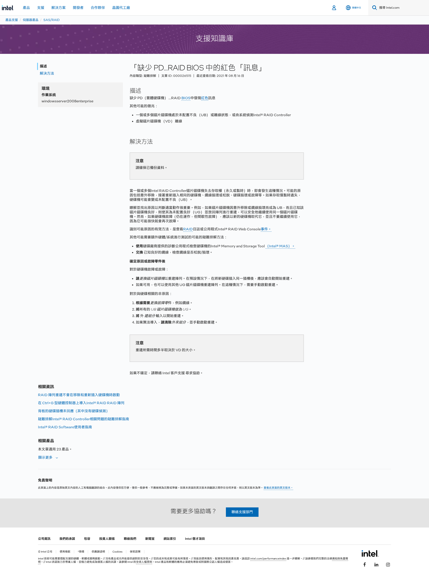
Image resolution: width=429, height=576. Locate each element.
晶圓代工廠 (121, 7)
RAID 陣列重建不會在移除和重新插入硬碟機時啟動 (79, 395)
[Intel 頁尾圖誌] (370, 553)
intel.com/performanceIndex (268, 558)
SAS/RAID (51, 20)
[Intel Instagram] (388, 564)
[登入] (334, 8)
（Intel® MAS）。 (280, 246)
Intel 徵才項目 (195, 539)
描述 (43, 66)
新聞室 (150, 539)
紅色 (204, 98)
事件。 (266, 229)
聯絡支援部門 (242, 512)
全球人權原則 (144, 562)
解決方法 (47, 73)
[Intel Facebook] (365, 564)
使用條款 (65, 551)
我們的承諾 (67, 539)
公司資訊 (44, 539)
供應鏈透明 (98, 551)
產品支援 (11, 20)
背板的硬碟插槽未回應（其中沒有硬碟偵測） (73, 411)
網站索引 (170, 539)
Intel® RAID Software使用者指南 (65, 427)
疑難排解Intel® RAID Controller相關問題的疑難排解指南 (83, 419)
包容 (87, 539)
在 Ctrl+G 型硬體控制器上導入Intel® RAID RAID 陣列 (81, 403)
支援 (40, 7)
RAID (188, 229)
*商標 (81, 551)
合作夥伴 (98, 7)
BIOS (185, 98)
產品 (26, 7)
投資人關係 (107, 539)
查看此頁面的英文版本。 (278, 488)
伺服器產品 (30, 20)
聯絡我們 (130, 539)
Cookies (117, 551)
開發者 (78, 7)
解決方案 (58, 7)
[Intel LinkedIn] (376, 564)
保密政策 (135, 551)
